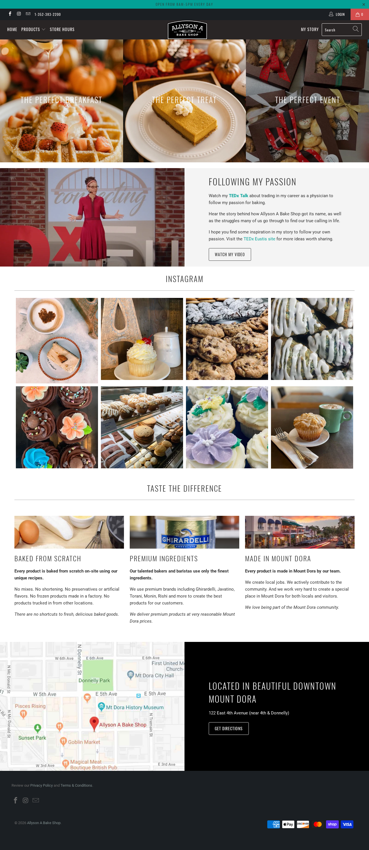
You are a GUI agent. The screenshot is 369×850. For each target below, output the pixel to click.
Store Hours (62, 29)
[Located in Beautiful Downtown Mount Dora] (92, 706)
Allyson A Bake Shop (44, 823)
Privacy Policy (41, 785)
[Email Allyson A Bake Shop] (27, 14)
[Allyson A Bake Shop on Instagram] (18, 14)
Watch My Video (230, 254)
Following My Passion (253, 181)
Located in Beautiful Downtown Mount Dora (272, 692)
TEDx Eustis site (259, 239)
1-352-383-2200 (48, 14)
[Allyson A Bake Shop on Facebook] (9, 14)
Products (31, 29)
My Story (310, 29)
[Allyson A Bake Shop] (187, 29)
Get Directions (229, 728)
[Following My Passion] (92, 217)
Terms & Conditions (76, 785)
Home (12, 29)
